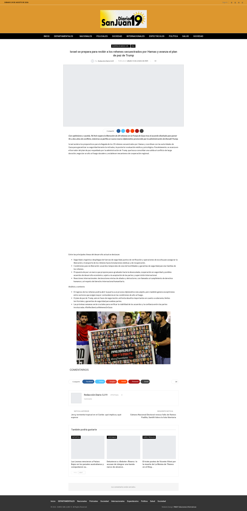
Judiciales (112, 437)
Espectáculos (156, 36)
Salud (185, 36)
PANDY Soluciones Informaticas (185, 507)
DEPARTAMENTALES (63, 36)
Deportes (76, 437)
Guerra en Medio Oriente (121, 46)
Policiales (102, 36)
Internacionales (136, 36)
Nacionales (86, 36)
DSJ (133, 46)
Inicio (47, 36)
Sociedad (117, 36)
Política (173, 36)
